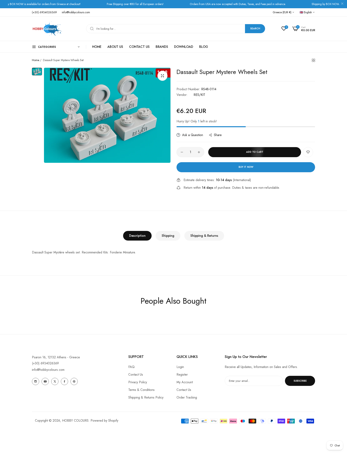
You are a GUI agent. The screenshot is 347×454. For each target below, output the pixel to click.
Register (182, 374)
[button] (308, 152)
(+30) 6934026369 (45, 363)
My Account (185, 382)
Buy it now (246, 167)
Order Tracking (187, 397)
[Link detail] (35, 381)
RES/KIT (199, 94)
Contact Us (135, 374)
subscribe (300, 381)
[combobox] (175, 28)
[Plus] (198, 152)
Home (35, 60)
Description (137, 235)
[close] (342, 4)
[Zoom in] (162, 76)
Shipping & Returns (204, 235)
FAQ (131, 367)
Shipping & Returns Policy (145, 397)
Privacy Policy (137, 382)
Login (180, 367)
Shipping (168, 235)
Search (255, 28)
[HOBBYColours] (47, 29)
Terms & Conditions (141, 389)
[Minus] (181, 152)
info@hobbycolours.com (48, 369)
